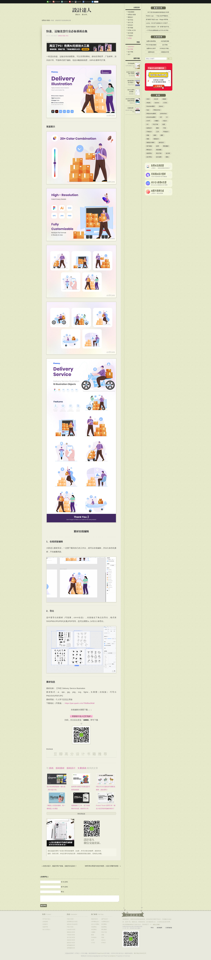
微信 (50, 2)
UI (166, 117)
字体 (164, 128)
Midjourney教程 (151, 113)
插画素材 (60, 768)
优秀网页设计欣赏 (72, 921)
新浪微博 (57, 2)
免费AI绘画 (151, 52)
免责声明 (45, 927)
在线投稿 (45, 921)
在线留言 (45, 924)
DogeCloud (100, 953)
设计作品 (130, 20)
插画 (51, 768)
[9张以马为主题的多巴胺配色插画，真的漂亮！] (106, 779)
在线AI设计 (131, 46)
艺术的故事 (131, 63)
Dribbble (93, 937)
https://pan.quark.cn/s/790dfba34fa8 (79, 703)
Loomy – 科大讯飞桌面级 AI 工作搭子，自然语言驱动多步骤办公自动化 (167, 23)
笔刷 (102, 937)
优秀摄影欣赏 (71, 945)
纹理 (157, 146)
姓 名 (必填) (64, 882)
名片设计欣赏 (71, 937)
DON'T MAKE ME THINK (130, 72)
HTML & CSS (132, 30)
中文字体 (155, 124)
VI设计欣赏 (70, 927)
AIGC (148, 99)
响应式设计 (94, 919)
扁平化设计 (104, 919)
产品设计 (130, 35)
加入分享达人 (46, 929)
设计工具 (130, 22)
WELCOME (156, 924)
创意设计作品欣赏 (72, 924)
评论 (67, 35)
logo (147, 110)
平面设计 (165, 131)
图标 (157, 128)
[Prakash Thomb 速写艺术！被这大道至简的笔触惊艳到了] (106, 798)
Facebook (88, 2)
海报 (147, 139)
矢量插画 (82, 768)
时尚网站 (104, 924)
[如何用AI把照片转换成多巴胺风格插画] (81, 779)
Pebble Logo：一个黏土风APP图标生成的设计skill (161, 16)
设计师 (168, 153)
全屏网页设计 (105, 921)
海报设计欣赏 (71, 932)
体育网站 (94, 929)
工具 (157, 131)
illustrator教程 (150, 106)
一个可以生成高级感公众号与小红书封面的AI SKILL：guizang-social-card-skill (169, 30)
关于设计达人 (46, 919)
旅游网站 (104, 927)
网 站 (62, 891)
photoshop (163, 113)
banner (157, 102)
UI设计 (165, 121)
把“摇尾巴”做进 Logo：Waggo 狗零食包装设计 (159, 19)
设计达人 (81, 10)
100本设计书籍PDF (165, 48)
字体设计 (149, 131)
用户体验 (130, 27)
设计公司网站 (95, 924)
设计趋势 (158, 157)
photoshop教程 (151, 117)
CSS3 (165, 102)
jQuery (161, 106)
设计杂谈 (130, 33)
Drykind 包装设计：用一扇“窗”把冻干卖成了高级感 (161, 27)
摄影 (162, 135)
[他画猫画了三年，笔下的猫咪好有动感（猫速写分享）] (81, 798)
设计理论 (149, 157)
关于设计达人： (133, 912)
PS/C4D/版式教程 (151, 45)
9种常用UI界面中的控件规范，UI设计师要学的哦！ (102, 866)
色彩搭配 (158, 149)
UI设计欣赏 (70, 919)
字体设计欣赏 (71, 935)
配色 (167, 157)
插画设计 (71, 768)
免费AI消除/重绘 (151, 41)
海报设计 (156, 139)
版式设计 (161, 142)
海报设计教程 (150, 142)
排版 (147, 135)
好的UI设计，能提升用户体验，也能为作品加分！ (60, 866)
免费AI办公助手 (151, 48)
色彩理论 (149, 153)
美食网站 (94, 927)
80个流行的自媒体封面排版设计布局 (158, 12)
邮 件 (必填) (64, 887)
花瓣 (72, 2)
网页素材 (165, 146)
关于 (129, 54)
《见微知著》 (130, 108)
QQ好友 (79, 2)
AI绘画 (148, 102)
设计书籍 (130, 52)
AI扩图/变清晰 (165, 41)
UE (161, 117)
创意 (163, 124)
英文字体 (158, 153)
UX (147, 124)
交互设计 (130, 25)
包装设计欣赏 (71, 940)
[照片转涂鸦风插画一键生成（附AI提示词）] (56, 779)
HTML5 (103, 942)
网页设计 (149, 149)
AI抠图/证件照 (165, 52)
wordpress (112, 956)
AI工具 (156, 99)
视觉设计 (130, 17)
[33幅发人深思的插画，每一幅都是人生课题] (56, 798)
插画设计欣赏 (71, 942)
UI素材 (156, 121)
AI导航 (130, 38)
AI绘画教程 (131, 12)
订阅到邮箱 (168, 927)
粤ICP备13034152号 (140, 953)
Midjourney (157, 110)
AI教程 (164, 99)
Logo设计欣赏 (71, 929)
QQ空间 (65, 2)
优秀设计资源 (46, 20)
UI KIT (148, 121)
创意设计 (149, 128)
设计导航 (130, 49)
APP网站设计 (95, 921)
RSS (152, 927)
